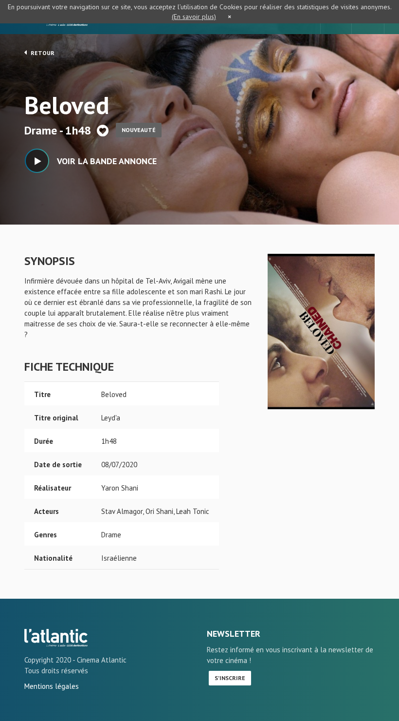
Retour (41, 53)
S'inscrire (230, 678)
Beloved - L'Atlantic (56, 637)
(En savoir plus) (194, 16)
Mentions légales (51, 686)
